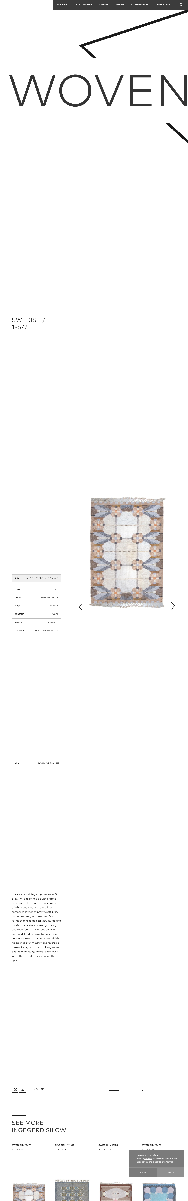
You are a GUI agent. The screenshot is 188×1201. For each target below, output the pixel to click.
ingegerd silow (49, 598)
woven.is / (63, 5)
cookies (148, 1159)
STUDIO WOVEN (84, 5)
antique (103, 5)
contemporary (139, 5)
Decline (143, 1172)
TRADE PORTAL (163, 5)
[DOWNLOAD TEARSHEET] (22, 1089)
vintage (119, 5)
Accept (170, 1172)
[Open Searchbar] (181, 5)
